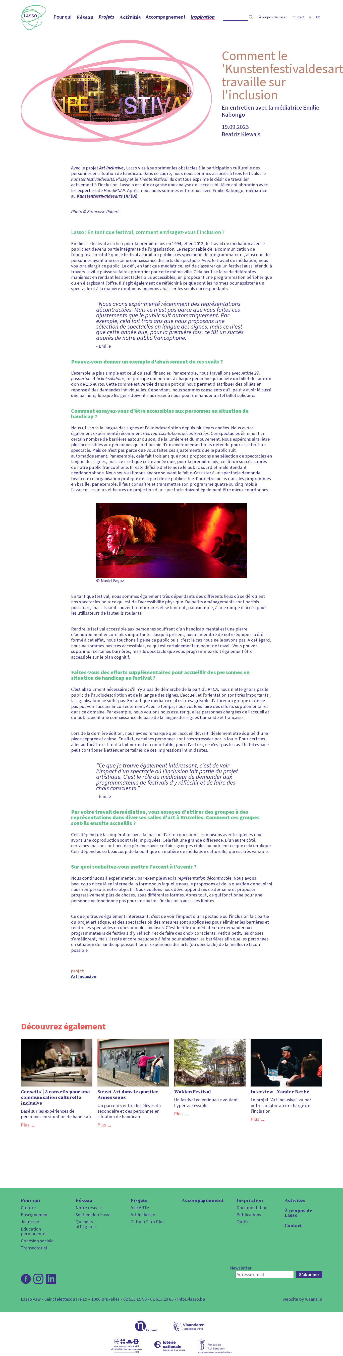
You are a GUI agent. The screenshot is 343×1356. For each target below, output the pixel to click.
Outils (242, 1221)
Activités (130, 17)
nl (311, 17)
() (107, 196)
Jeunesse (30, 1221)
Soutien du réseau (93, 1214)
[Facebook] (26, 1279)
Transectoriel (34, 1248)
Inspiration (203, 17)
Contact (298, 17)
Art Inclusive (83, 976)
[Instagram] (38, 1279)
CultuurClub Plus (147, 1221)
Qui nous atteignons (86, 1224)
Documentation (252, 1207)
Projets (106, 17)
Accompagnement (166, 17)
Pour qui (62, 17)
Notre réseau (88, 1207)
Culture (28, 1207)
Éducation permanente (33, 1231)
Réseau (85, 17)
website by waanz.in (302, 1299)
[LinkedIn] (51, 1279)
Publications (249, 1214)
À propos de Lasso (273, 17)
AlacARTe (140, 1207)
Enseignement (35, 1214)
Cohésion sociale (37, 1241)
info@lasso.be (191, 1299)
